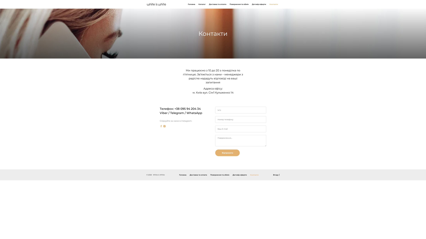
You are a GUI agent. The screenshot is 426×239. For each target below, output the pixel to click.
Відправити (227, 153)
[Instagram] (164, 126)
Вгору (275, 175)
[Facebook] (161, 126)
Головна (191, 4)
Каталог (202, 4)
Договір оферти (259, 4)
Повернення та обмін (239, 4)
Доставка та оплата (217, 4)
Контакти (273, 4)
